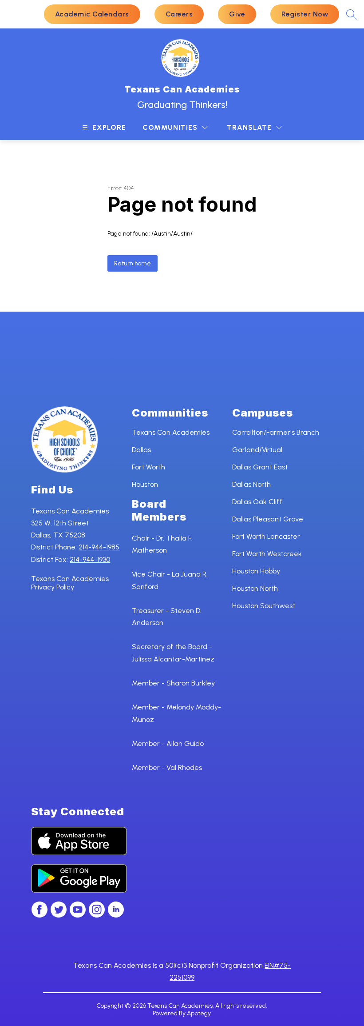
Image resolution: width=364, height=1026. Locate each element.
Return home (132, 263)
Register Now (304, 14)
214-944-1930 (90, 559)
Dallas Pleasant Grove (267, 519)
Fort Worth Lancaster (266, 536)
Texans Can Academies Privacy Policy (70, 582)
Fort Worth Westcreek (267, 553)
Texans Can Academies (171, 432)
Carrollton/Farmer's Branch (275, 432)
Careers (179, 14)
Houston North (255, 588)
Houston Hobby (256, 571)
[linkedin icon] (116, 915)
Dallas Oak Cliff (257, 501)
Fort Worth (148, 467)
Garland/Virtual (257, 449)
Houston (145, 484)
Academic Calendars (92, 14)
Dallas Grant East (260, 467)
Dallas (141, 449)
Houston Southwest (263, 605)
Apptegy (199, 1013)
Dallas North (251, 484)
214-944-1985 (99, 547)
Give (237, 14)
